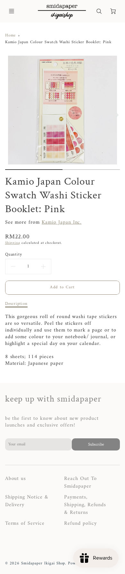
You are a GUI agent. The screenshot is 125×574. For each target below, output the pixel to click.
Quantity (13, 254)
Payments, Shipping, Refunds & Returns (85, 504)
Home (10, 35)
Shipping (13, 243)
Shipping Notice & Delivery (26, 501)
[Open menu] (11, 11)
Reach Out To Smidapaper (80, 482)
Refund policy (80, 523)
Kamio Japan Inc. (61, 222)
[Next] (116, 115)
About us (15, 478)
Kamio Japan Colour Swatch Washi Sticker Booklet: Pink (58, 42)
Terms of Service (25, 523)
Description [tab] (16, 304)
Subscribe (96, 444)
